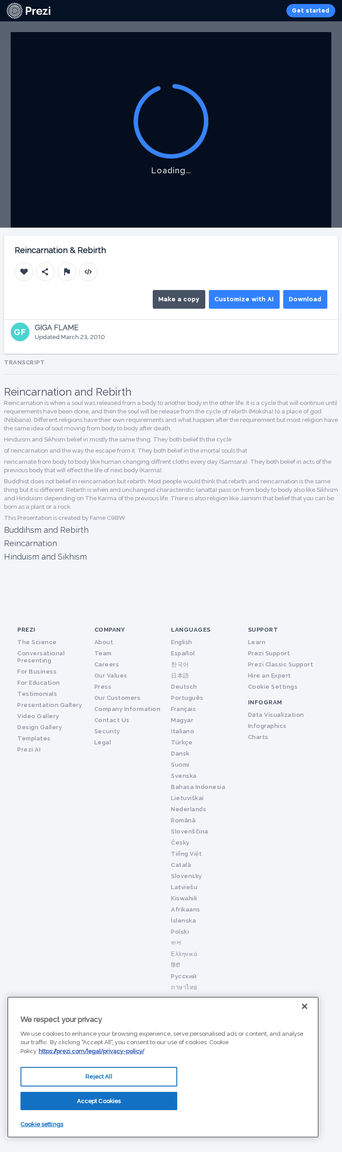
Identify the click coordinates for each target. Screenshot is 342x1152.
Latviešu (184, 887)
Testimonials (37, 693)
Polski (180, 931)
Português (187, 697)
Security (107, 731)
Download (305, 299)
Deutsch (184, 686)
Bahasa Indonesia (198, 787)
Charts (258, 737)
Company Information (127, 709)
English (181, 642)
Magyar (182, 720)
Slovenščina (189, 831)
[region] (163, 1067)
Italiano (182, 731)
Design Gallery (39, 727)
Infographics (267, 726)
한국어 (180, 664)
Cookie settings (41, 1124)
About (104, 642)
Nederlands (188, 809)
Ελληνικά (184, 954)
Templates (34, 738)
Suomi (180, 764)
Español (183, 653)
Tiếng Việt (186, 853)
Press (103, 686)
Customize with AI (244, 299)
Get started (311, 11)
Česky (180, 842)
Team (103, 653)
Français (183, 709)
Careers (106, 664)
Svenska (184, 775)
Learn (257, 642)
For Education (38, 682)
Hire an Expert (269, 675)
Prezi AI (29, 749)
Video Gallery (38, 716)
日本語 (180, 675)
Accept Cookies (99, 1101)
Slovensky (186, 876)
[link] (28, 11)
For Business (37, 671)
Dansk (180, 753)
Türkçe (181, 742)
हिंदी (175, 965)
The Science (37, 642)
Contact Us (112, 720)
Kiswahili (184, 898)
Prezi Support (269, 653)
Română (183, 820)
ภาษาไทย (184, 987)
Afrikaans (185, 909)
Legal (102, 742)
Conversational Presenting (41, 657)
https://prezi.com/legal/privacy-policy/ (91, 1051)
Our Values (110, 675)
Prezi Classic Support (281, 664)
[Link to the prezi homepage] (28, 10)
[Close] (304, 1006)
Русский (184, 976)
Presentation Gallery (49, 705)
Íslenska (183, 920)
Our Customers (117, 697)
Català (181, 865)
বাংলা (176, 943)
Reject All (99, 1076)
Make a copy (179, 299)
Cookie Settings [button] (273, 686)
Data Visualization (276, 714)
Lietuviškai (187, 798)
